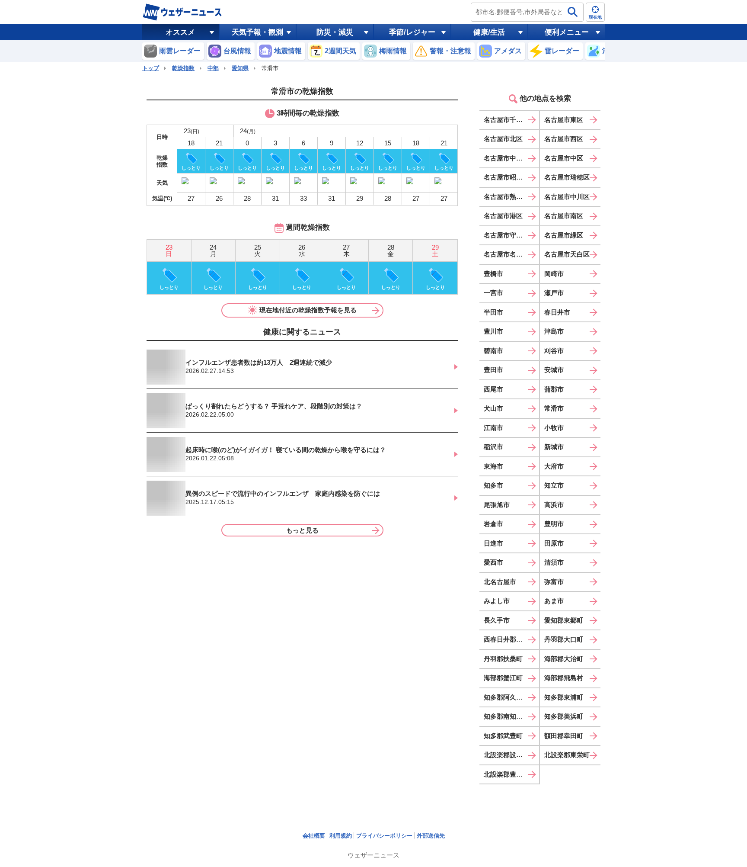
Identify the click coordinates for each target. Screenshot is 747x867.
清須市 (554, 562)
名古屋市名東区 (506, 254)
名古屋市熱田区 (506, 196)
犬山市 (493, 408)
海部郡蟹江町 (503, 677)
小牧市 (554, 427)
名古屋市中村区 (506, 158)
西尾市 (493, 389)
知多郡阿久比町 (506, 697)
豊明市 (554, 523)
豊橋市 (493, 273)
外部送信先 (431, 835)
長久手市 (497, 620)
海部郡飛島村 (563, 677)
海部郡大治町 (563, 658)
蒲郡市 (554, 389)
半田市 (493, 312)
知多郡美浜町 (563, 716)
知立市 (554, 485)
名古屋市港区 (503, 215)
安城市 (554, 369)
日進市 (493, 543)
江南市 (493, 427)
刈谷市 (554, 350)
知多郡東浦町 (563, 697)
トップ (150, 68)
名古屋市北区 (503, 138)
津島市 (554, 331)
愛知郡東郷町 (563, 620)
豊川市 (493, 331)
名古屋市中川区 (567, 196)
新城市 (554, 446)
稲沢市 (493, 446)
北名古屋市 (500, 581)
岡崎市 (554, 273)
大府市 (554, 466)
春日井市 (557, 312)
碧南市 (493, 350)
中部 (213, 68)
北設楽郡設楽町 (506, 754)
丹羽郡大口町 (563, 639)
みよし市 (497, 600)
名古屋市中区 (563, 158)
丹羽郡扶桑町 (503, 658)
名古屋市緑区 (563, 235)
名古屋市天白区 (567, 254)
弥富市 (554, 581)
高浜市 (554, 504)
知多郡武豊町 (503, 735)
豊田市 (493, 369)
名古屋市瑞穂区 (567, 177)
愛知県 (240, 68)
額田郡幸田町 (563, 735)
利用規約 (340, 835)
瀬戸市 (554, 292)
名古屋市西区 (563, 138)
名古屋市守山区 (506, 235)
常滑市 (554, 408)
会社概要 (314, 835)
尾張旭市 (497, 504)
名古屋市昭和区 (506, 177)
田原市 (554, 543)
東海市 (493, 466)
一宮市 (493, 292)
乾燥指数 (183, 68)
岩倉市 (493, 523)
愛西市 (493, 562)
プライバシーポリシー (384, 835)
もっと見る (302, 530)
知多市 (493, 485)
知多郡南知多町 (506, 716)
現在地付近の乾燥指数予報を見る (308, 310)
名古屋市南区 (563, 215)
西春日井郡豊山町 (510, 639)
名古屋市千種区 (506, 119)
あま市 (554, 600)
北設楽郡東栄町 (567, 754)
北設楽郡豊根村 (506, 774)
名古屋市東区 (563, 119)
